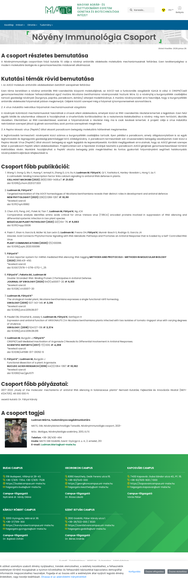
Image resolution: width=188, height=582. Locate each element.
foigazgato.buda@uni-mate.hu (23, 487)
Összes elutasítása (178, 571)
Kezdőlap (9, 24)
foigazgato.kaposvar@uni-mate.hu (150, 487)
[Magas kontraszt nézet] (163, 10)
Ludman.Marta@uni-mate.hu (58, 444)
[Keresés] (131, 10)
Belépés (180, 12)
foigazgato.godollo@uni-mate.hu (87, 529)
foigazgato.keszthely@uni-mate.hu (88, 487)
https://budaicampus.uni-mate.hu (25, 483)
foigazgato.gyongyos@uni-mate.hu (26, 529)
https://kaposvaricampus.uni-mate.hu (152, 483)
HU (170, 10)
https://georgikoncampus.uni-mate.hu (90, 483)
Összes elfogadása (154, 571)
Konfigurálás (134, 571)
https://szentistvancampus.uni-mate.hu (91, 525)
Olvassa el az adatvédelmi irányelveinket (63, 576)
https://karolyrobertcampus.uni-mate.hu (30, 525)
